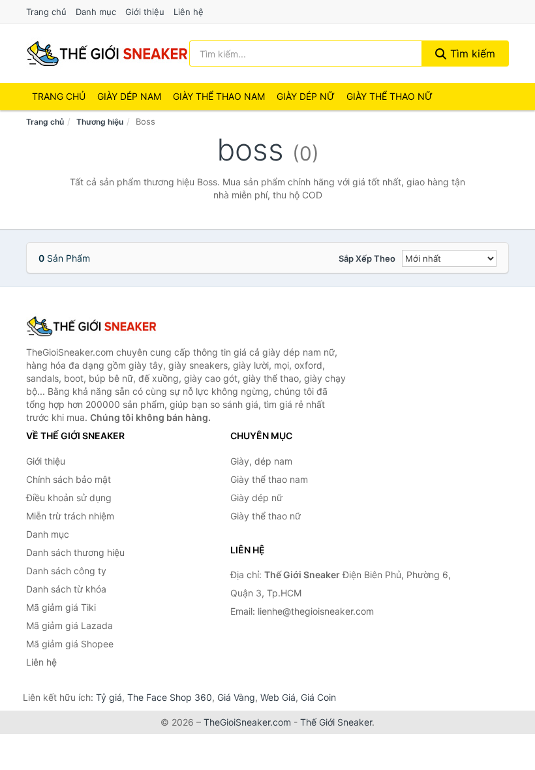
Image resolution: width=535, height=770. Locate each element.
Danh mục (96, 12)
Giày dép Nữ (306, 96)
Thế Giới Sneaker (336, 722)
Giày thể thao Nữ (389, 96)
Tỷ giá (109, 697)
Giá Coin (318, 697)
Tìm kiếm (471, 53)
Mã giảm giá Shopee (70, 643)
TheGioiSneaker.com (247, 722)
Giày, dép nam (261, 461)
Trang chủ (46, 12)
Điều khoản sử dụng (69, 497)
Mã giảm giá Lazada (69, 625)
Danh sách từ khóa (66, 588)
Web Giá (278, 697)
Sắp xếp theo (367, 258)
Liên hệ (189, 12)
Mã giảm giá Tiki (61, 607)
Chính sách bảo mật (68, 479)
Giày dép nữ (256, 497)
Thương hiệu (99, 122)
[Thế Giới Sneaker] (91, 326)
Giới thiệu (144, 12)
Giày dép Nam (129, 96)
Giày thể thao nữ (265, 515)
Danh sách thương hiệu (75, 552)
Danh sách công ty (66, 570)
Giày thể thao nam (269, 479)
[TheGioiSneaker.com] (107, 53)
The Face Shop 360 (169, 697)
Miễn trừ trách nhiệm (70, 515)
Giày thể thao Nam (219, 96)
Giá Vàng (236, 697)
